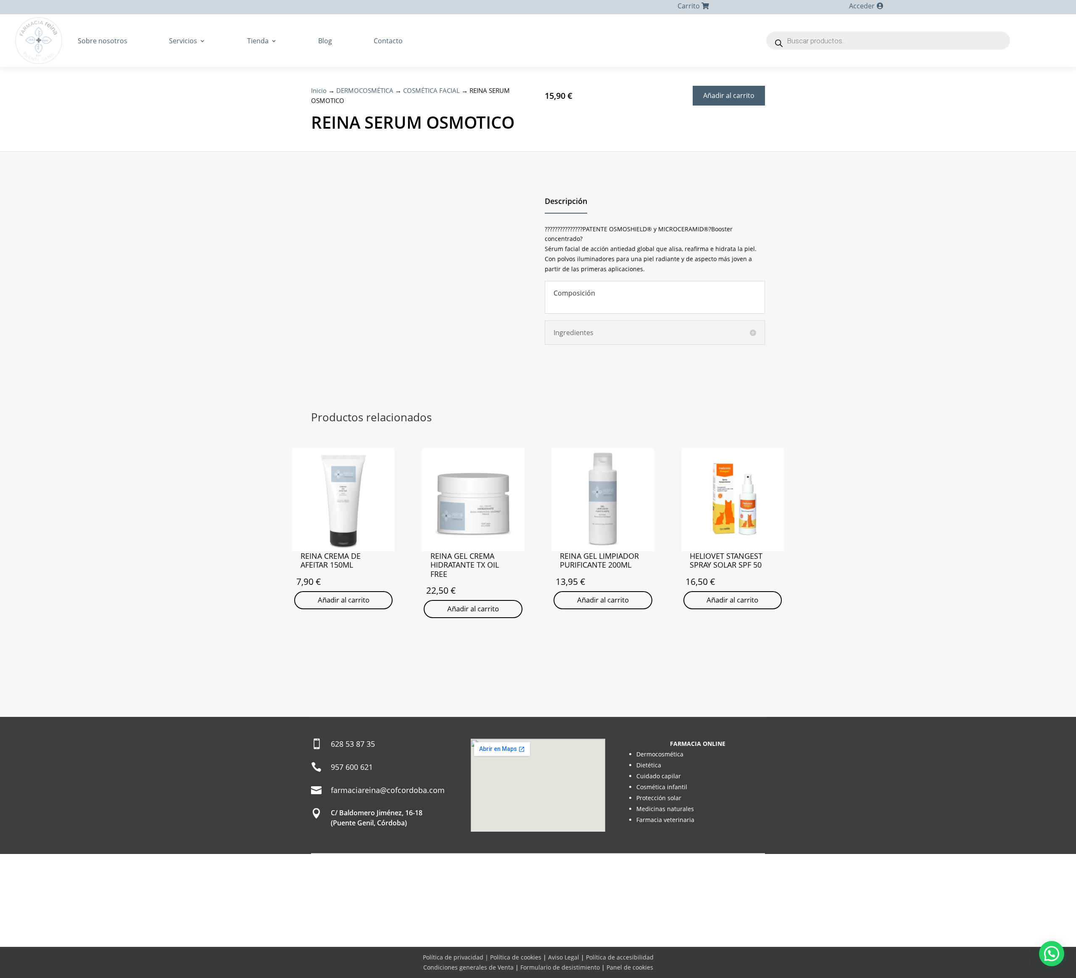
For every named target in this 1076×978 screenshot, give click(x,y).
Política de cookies (515, 957)
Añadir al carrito (728, 95)
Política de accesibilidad (620, 957)
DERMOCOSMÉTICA (364, 90)
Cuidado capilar (658, 776)
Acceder (862, 6)
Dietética (648, 765)
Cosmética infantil (661, 787)
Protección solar (658, 798)
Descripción (566, 201)
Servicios (183, 40)
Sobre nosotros (102, 40)
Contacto (388, 40)
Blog (325, 40)
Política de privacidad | (456, 957)
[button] (1051, 953)
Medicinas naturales (665, 809)
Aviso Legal (563, 957)
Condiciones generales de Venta (468, 967)
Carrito (689, 6)
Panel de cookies (630, 967)
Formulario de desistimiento (560, 967)
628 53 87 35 (353, 744)
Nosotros (482, 937)
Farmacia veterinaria (665, 820)
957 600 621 (352, 767)
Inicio (319, 90)
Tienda (258, 40)
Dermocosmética (659, 754)
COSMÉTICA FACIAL (431, 90)
